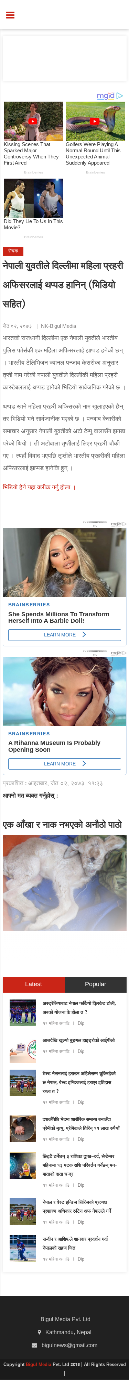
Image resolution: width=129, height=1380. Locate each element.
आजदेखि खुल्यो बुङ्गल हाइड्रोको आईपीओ (79, 1041)
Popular (95, 985)
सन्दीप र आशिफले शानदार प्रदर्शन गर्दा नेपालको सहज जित (75, 1244)
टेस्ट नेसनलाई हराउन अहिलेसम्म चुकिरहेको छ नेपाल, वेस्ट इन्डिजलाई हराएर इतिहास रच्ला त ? (79, 1083)
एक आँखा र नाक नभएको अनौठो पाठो (62, 826)
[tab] (34, 985)
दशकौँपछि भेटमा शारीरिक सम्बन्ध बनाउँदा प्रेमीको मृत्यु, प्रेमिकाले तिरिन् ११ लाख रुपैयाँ (81, 1124)
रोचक (13, 251)
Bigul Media (39, 1365)
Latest (33, 985)
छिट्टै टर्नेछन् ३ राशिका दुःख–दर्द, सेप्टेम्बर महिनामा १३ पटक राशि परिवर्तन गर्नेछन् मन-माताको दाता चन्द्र (80, 1166)
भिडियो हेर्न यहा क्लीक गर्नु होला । (39, 488)
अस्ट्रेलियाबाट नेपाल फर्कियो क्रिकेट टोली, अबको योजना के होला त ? (79, 1008)
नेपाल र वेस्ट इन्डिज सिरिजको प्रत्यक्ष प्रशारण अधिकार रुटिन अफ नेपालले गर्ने (77, 1207)
